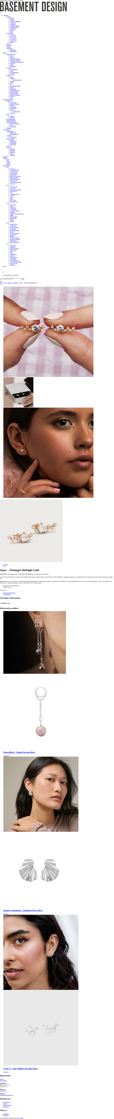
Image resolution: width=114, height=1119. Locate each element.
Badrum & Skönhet (8, 99)
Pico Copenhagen (14, 233)
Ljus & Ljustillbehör (15, 21)
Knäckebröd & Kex (15, 86)
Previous (5, 564)
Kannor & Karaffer (15, 60)
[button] (1, 284)
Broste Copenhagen (15, 176)
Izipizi (11, 206)
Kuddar (9, 47)
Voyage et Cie (13, 263)
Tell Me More (13, 257)
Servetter (12, 63)
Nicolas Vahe (13, 224)
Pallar (8, 161)
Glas (11, 56)
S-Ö (8, 244)
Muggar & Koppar (15, 59)
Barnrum (5, 156)
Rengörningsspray (15, 123)
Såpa (11, 125)
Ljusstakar (12, 24)
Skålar (11, 65)
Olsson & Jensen (14, 227)
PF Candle (13, 229)
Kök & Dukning (11, 54)
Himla (11, 198)
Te (10, 84)
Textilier (9, 68)
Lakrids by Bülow (15, 211)
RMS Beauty (16, 111)
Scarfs (8, 146)
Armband (12, 149)
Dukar (11, 71)
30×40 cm (12, 35)
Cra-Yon (12, 183)
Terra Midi (13, 259)
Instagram (6, 1114)
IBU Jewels (13, 205)
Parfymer (12, 116)
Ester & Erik (13, 191)
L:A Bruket (13, 209)
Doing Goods (13, 186)
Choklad (12, 78)
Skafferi (9, 75)
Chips (11, 77)
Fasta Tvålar (13, 108)
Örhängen (12, 155)
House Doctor (13, 201)
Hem (1, 283)
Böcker (12, 18)
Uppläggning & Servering (17, 62)
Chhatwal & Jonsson (15, 182)
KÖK (4, 53)
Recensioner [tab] (7, 594)
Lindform (12, 212)
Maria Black (13, 218)
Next (4, 566)
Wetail (21, 1118)
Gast (11, 192)
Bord (8, 159)
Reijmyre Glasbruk (15, 239)
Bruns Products (14, 177)
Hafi (11, 197)
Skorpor (12, 96)
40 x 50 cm (13, 36)
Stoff (11, 253)
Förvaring (9, 45)
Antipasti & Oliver (15, 90)
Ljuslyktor (12, 23)
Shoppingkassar (14, 134)
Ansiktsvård (13, 102)
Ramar (12, 42)
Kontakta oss (6, 1102)
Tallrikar (12, 57)
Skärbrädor (13, 66)
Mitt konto (6, 1107)
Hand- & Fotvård (14, 104)
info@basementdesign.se (6, 1095)
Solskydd (12, 113)
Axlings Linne (14, 173)
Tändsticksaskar (14, 27)
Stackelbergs (13, 250)
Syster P (12, 256)
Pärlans (12, 236)
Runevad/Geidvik (14, 242)
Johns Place (13, 208)
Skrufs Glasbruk (14, 248)
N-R (8, 223)
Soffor (8, 162)
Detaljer (9, 17)
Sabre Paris (13, 245)
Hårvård (12, 105)
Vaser (11, 32)
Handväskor (10, 131)
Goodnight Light (14, 194)
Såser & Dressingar (15, 95)
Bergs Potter (13, 174)
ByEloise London (14, 179)
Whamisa (12, 265)
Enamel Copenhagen (15, 189)
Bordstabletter (13, 69)
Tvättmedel (13, 126)
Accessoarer (6, 129)
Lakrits (12, 87)
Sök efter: (2, 279)
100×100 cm (13, 41)
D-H (8, 185)
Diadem (12, 140)
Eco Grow (13, 188)
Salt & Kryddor (14, 93)
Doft (8, 114)
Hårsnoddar (13, 143)
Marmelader (13, 89)
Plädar (8, 44)
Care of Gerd (13, 180)
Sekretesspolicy (7, 1105)
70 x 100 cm (13, 39)
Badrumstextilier (11, 119)
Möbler (5, 158)
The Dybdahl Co (14, 260)
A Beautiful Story (14, 170)
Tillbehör (9, 128)
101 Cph (12, 168)
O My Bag (13, 226)
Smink (11, 110)
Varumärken (6, 165)
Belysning (9, 48)
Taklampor (13, 50)
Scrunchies (13, 144)
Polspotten (13, 235)
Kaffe (11, 83)
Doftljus (12, 20)
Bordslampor (13, 51)
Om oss (2, 1079)
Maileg (12, 215)
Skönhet (9, 101)
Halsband (12, 150)
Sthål (11, 251)
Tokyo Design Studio (15, 262)
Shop (5, 283)
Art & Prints (10, 33)
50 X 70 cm (13, 38)
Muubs (12, 221)
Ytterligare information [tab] (9, 593)
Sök (23, 279)
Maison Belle (13, 217)
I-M (8, 203)
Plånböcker (13, 132)
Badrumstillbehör (11, 120)
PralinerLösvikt (17, 80)
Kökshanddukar (14, 72)
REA (4, 266)
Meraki (12, 220)
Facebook (6, 1115)
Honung (12, 81)
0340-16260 (3, 1091)
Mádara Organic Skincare (17, 214)
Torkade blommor (14, 26)
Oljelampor (13, 29)
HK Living (13, 200)
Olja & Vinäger (14, 92)
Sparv (8, 603)
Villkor (5, 1104)
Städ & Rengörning (12, 122)
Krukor (12, 30)
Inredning (5, 15)
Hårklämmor (13, 141)
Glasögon (9, 135)
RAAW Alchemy (14, 238)
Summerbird (13, 254)
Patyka (12, 232)
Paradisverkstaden (15, 230)
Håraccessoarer (11, 138)
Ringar (12, 153)
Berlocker (12, 152)
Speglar (9, 164)
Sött (11, 98)
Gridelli (12, 195)
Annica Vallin (13, 171)
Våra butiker (3, 1080)
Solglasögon (13, 137)
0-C (8, 167)
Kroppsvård (13, 107)
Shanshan (12, 247)
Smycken (9, 147)
